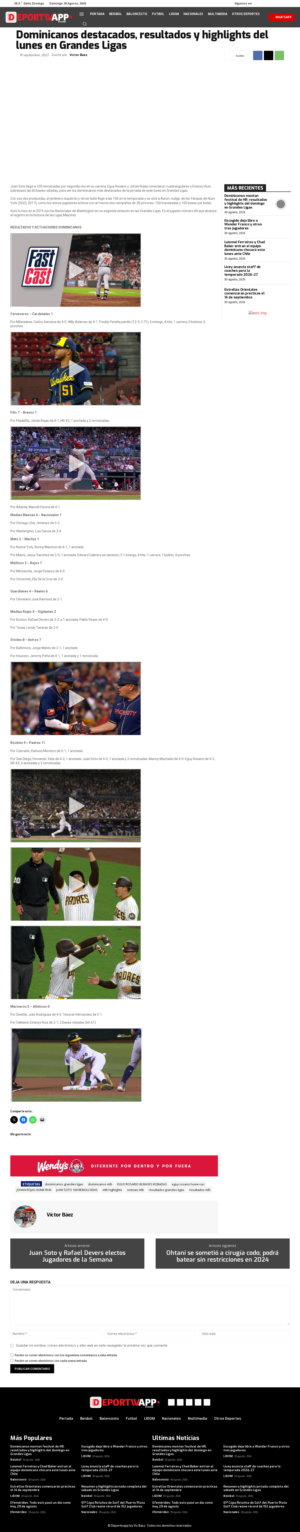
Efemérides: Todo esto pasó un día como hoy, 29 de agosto (40, 1504)
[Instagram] (266, 3)
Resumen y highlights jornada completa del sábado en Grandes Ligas (114, 1488)
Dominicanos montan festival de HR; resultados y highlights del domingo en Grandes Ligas (245, 201)
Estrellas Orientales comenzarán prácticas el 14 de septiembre (244, 293)
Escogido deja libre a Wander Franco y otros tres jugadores (243, 224)
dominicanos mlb (100, 1184)
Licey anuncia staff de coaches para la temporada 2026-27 (242, 271)
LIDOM (86, 1456)
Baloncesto (18, 1479)
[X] (273, 3)
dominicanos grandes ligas (64, 1184)
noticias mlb (135, 1190)
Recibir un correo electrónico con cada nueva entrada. (51, 1361)
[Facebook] (260, 3)
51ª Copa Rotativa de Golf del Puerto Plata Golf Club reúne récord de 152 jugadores (113, 1504)
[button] (84, 24)
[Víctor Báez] (28, 1216)
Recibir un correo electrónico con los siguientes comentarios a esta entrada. (66, 1355)
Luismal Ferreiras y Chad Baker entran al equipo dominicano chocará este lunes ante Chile (244, 248)
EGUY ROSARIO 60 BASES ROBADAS (142, 1184)
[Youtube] (286, 3)
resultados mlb (199, 1190)
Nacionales (89, 1512)
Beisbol (15, 1459)
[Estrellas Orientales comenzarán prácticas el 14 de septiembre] (281, 296)
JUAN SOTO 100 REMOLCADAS (77, 1190)
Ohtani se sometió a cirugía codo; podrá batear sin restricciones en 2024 (222, 1256)
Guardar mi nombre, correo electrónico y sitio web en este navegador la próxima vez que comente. (92, 1345)
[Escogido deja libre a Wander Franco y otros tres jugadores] (281, 227)
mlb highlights (112, 1190)
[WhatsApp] (280, 3)
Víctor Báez (78, 55)
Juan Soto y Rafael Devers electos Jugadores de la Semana (77, 1256)
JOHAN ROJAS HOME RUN (34, 1190)
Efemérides (18, 1512)
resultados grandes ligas (166, 1190)
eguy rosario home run (188, 1184)
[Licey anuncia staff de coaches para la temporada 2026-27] (281, 273)
